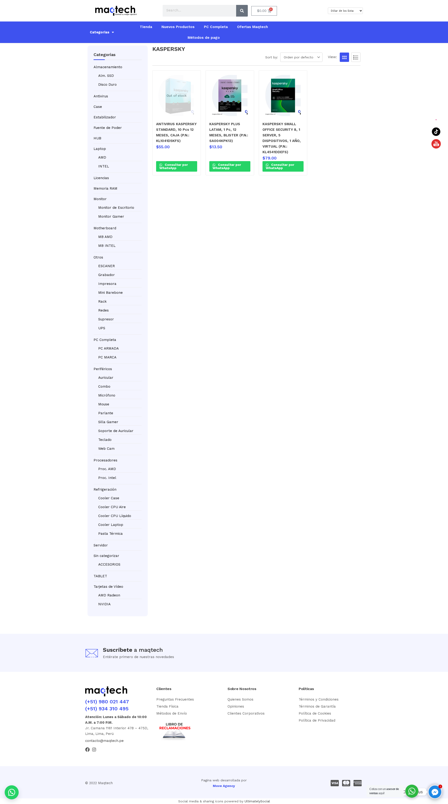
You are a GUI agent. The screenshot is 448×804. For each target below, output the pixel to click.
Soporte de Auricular (115, 431)
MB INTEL (107, 246)
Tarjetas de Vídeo (108, 586)
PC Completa (216, 27)
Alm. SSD (106, 76)
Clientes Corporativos (246, 713)
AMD (102, 157)
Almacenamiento (108, 67)
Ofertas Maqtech (252, 27)
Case (98, 107)
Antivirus (101, 96)
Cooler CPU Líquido (114, 516)
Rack (102, 301)
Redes (103, 310)
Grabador (106, 275)
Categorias (99, 32)
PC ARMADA (108, 348)
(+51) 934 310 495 (107, 709)
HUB (97, 138)
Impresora (107, 284)
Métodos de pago (204, 37)
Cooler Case (108, 498)
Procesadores (105, 460)
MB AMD (105, 237)
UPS (101, 328)
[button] (302, 57)
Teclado (105, 440)
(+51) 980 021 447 (107, 702)
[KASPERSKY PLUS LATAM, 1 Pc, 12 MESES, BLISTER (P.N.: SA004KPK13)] (229, 95)
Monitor (100, 199)
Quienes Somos (240, 699)
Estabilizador (105, 117)
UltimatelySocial (257, 801)
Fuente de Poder (108, 128)
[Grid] (344, 57)
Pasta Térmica (110, 533)
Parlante (105, 413)
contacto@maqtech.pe (104, 741)
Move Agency (224, 786)
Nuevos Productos (178, 27)
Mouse (103, 404)
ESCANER (106, 266)
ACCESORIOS (109, 564)
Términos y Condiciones (319, 699)
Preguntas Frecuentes (175, 699)
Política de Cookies (315, 713)
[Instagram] (94, 749)
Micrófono (106, 395)
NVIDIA (104, 604)
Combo (104, 386)
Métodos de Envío (171, 713)
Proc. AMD (107, 469)
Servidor (101, 545)
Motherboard (105, 228)
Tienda (146, 27)
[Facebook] (87, 749)
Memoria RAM (105, 188)
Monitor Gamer (111, 216)
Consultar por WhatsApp (173, 166)
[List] (355, 57)
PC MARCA (107, 357)
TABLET (100, 576)
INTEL (103, 166)
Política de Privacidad (317, 720)
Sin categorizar (106, 556)
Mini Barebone (110, 292)
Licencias (101, 178)
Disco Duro (107, 84)
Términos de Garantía (317, 706)
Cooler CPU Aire (112, 507)
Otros (98, 257)
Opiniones (236, 706)
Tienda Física (167, 706)
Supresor (106, 319)
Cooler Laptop (110, 525)
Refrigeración (105, 489)
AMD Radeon (109, 595)
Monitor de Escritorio (116, 207)
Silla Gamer (108, 422)
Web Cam (106, 448)
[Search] (242, 11)
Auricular (105, 377)
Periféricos (103, 369)
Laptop (100, 149)
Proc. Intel (107, 478)
